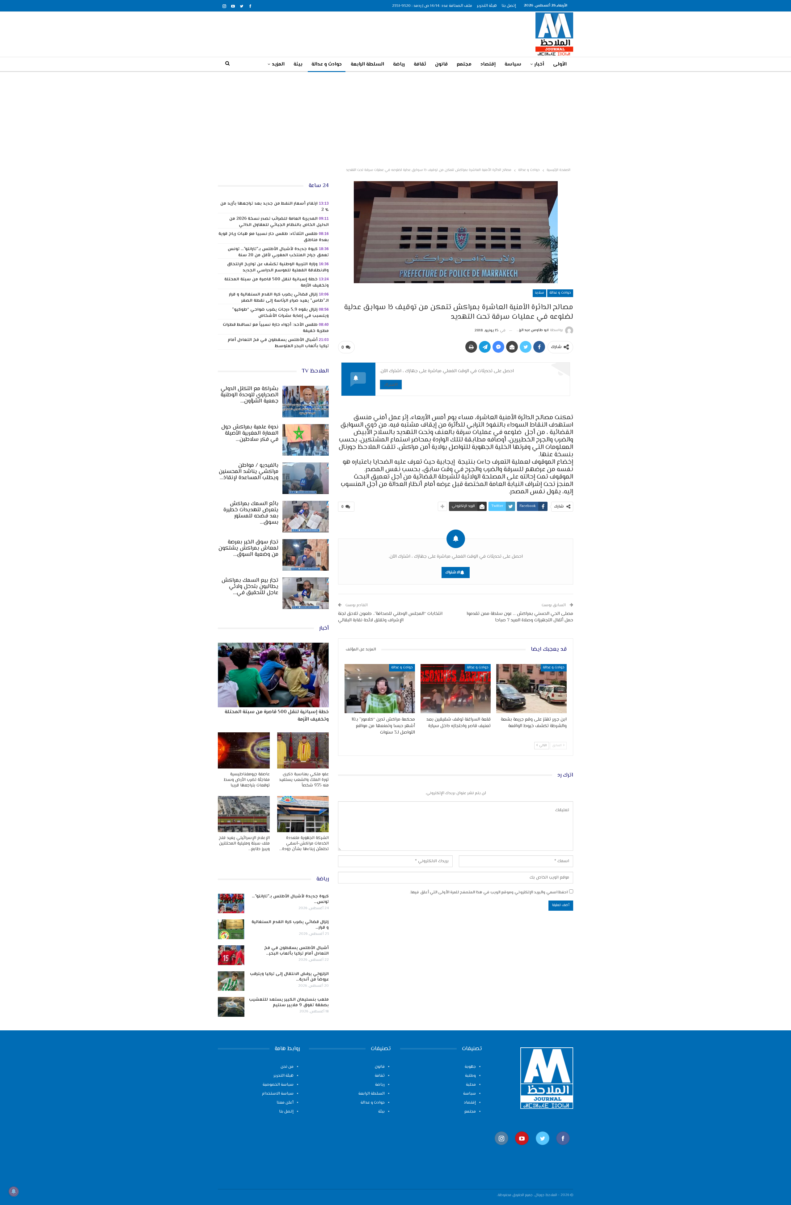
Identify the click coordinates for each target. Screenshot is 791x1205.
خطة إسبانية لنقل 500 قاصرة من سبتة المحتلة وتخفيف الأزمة (276, 282)
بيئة (298, 64)
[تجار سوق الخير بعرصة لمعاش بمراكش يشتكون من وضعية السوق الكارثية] (305, 555)
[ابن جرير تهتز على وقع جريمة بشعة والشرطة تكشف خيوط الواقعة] (531, 688)
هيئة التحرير (487, 6)
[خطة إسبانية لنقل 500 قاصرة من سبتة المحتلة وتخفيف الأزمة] (273, 675)
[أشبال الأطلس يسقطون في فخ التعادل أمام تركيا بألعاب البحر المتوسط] (231, 955)
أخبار (539, 64)
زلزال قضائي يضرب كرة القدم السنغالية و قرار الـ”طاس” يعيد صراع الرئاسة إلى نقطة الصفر (279, 297)
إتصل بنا (508, 6)
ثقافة (420, 64)
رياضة (399, 64)
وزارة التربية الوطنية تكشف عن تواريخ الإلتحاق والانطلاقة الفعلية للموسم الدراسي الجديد (278, 267)
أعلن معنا (285, 1103)
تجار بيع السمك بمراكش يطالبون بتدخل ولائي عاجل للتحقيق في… (250, 586)
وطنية (470, 1076)
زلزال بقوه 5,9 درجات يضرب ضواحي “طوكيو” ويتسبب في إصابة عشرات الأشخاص (280, 312)
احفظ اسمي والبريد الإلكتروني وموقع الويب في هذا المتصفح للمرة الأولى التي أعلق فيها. (489, 892)
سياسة (513, 64)
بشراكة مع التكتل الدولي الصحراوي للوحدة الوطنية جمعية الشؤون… (249, 395)
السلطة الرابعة (367, 64)
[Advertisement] (395, 118)
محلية (471, 1085)
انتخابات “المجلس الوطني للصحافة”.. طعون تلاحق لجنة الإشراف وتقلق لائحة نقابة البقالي (390, 617)
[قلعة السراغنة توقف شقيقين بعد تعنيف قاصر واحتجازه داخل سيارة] (456, 688)
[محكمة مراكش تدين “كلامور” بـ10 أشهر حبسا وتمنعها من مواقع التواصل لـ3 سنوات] (380, 688)
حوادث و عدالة (326, 64)
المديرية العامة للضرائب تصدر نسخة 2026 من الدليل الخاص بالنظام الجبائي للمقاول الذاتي (279, 221)
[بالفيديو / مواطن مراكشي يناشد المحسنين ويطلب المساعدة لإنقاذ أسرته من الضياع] (305, 478)
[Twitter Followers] (542, 1148)
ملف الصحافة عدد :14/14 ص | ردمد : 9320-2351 (432, 6)
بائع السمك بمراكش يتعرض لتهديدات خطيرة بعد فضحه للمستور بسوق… (250, 513)
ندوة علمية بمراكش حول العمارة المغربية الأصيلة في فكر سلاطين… (249, 433)
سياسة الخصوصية (278, 1085)
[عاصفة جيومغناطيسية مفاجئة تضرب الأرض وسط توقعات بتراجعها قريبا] (244, 750)
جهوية (470, 1067)
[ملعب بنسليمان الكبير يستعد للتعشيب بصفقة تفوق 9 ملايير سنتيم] (231, 1007)
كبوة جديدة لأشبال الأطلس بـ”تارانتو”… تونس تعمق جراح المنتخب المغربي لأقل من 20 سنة (278, 252)
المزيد (278, 64)
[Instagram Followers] (501, 1148)
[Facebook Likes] (563, 1148)
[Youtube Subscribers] (522, 1148)
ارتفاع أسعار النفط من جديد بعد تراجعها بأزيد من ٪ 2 (274, 206)
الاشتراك (391, 384)
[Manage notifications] (14, 1191)
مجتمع (464, 64)
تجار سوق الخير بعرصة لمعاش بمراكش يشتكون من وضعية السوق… (248, 548)
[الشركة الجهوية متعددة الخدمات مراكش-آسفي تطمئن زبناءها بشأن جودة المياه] (303, 814)
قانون (441, 64)
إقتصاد (488, 64)
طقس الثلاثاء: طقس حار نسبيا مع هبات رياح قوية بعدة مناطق (273, 237)
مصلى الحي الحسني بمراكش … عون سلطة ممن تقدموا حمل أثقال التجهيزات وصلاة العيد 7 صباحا (520, 617)
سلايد (539, 293)
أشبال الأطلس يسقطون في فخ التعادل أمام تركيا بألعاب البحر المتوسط (278, 343)
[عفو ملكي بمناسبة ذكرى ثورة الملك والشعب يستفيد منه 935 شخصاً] (303, 750)
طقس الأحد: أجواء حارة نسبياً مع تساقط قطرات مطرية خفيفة (276, 327)
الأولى (560, 64)
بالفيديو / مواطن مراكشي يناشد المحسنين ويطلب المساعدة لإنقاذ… (248, 471)
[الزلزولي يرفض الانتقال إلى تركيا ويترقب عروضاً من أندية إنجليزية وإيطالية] (231, 981)
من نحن (287, 1067)
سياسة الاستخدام (278, 1094)
